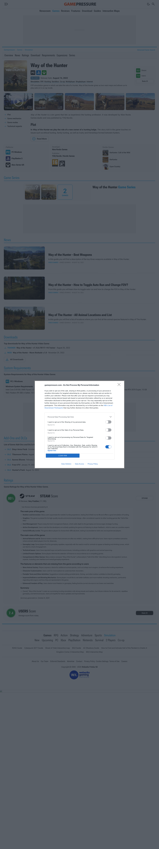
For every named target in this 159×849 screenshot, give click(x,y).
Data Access (79, 464)
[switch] (108, 422)
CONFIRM (62, 456)
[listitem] (79, 417)
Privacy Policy (93, 464)
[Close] (120, 385)
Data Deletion (66, 464)
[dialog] (79, 424)
